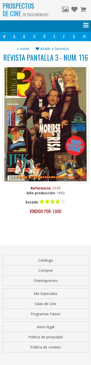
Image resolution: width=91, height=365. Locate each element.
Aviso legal (45, 326)
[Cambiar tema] (65, 10)
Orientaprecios (46, 280)
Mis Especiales (45, 293)
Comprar (45, 270)
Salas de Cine (45, 303)
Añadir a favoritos (54, 48)
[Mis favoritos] (74, 10)
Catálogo (45, 260)
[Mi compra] (83, 10)
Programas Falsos (45, 313)
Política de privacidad (45, 337)
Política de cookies (45, 347)
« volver (23, 48)
